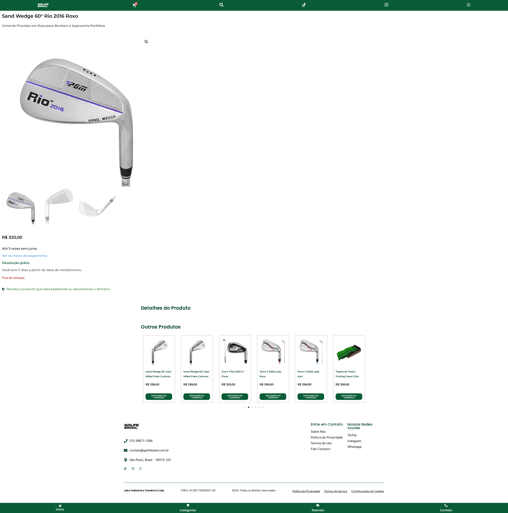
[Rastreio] (318, 505)
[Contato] (445, 505)
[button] (146, 41)
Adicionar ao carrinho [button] (158, 396)
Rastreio (318, 510)
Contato (446, 510)
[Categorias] (188, 505)
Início (60, 509)
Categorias (188, 510)
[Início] (60, 505)
